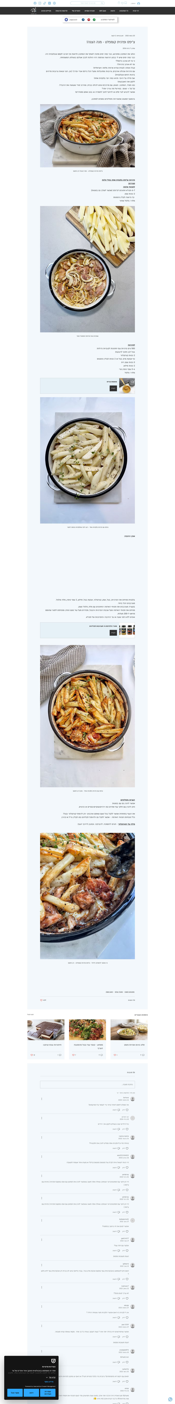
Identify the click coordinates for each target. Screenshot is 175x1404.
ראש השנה (109, 992)
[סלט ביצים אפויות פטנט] (129, 1029)
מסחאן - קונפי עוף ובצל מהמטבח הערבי (88, 1046)
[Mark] (126, 3)
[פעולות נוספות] (41, 1098)
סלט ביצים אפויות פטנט (134, 1044)
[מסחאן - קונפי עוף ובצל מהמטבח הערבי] (87, 1029)
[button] (119, 3)
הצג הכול (30, 1015)
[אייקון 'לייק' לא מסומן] (127, 1110)
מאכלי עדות (119, 992)
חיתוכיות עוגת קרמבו (52, 1044)
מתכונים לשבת (129, 992)
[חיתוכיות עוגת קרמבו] (45, 1029)
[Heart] (122, 3)
